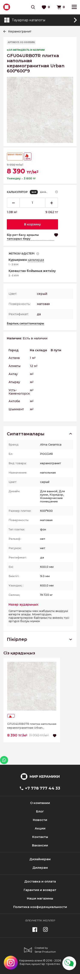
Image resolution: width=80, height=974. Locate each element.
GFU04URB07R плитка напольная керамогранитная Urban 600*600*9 (31, 725)
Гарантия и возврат (40, 890)
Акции (40, 828)
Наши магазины (40, 898)
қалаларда (36, 260)
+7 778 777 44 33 (42, 788)
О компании (40, 803)
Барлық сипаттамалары (25, 323)
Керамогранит (19, 31)
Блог (40, 811)
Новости (40, 820)
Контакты (40, 837)
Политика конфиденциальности (40, 907)
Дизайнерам (40, 859)
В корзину (32, 224)
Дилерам (40, 867)
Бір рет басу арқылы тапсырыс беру (23, 236)
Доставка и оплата (40, 881)
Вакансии (40, 845)
